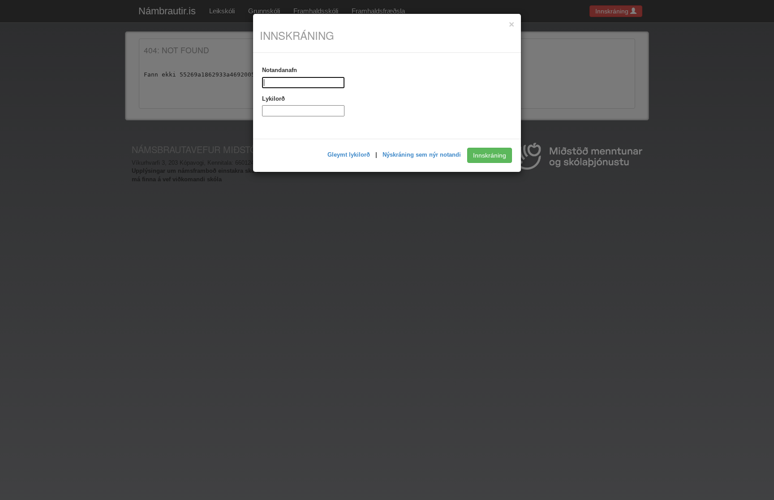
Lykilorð (273, 98)
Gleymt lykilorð (349, 154)
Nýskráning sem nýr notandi (423, 154)
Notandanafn (279, 70)
